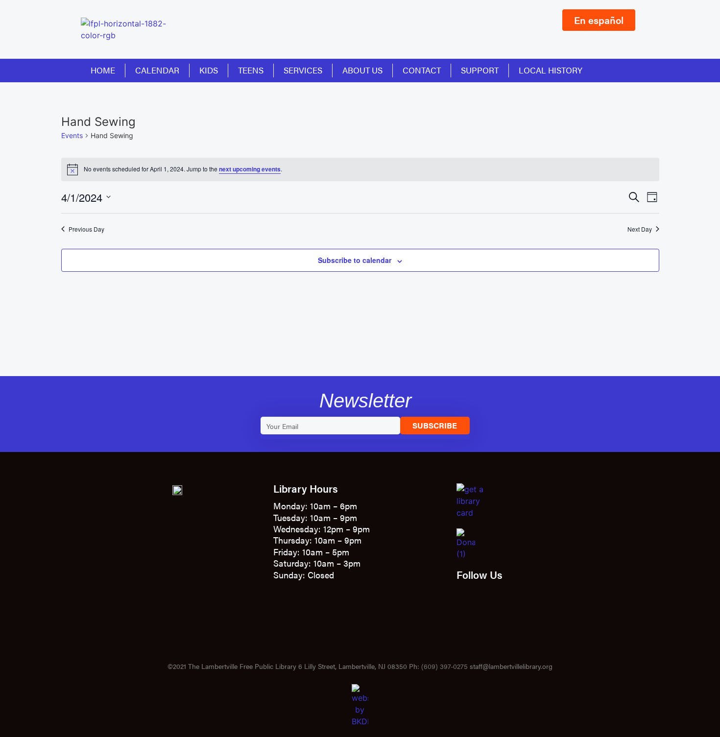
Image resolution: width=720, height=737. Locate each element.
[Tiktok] (492, 619)
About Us (362, 70)
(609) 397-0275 (444, 666)
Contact (422, 70)
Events (72, 135)
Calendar (157, 70)
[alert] (360, 169)
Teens (251, 70)
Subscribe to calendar (354, 260)
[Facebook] (465, 598)
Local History (550, 70)
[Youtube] (465, 619)
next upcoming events (250, 169)
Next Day (639, 229)
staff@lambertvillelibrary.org (511, 666)
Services (303, 70)
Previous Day (86, 229)
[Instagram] (492, 598)
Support (480, 70)
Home (103, 70)
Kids (208, 70)
